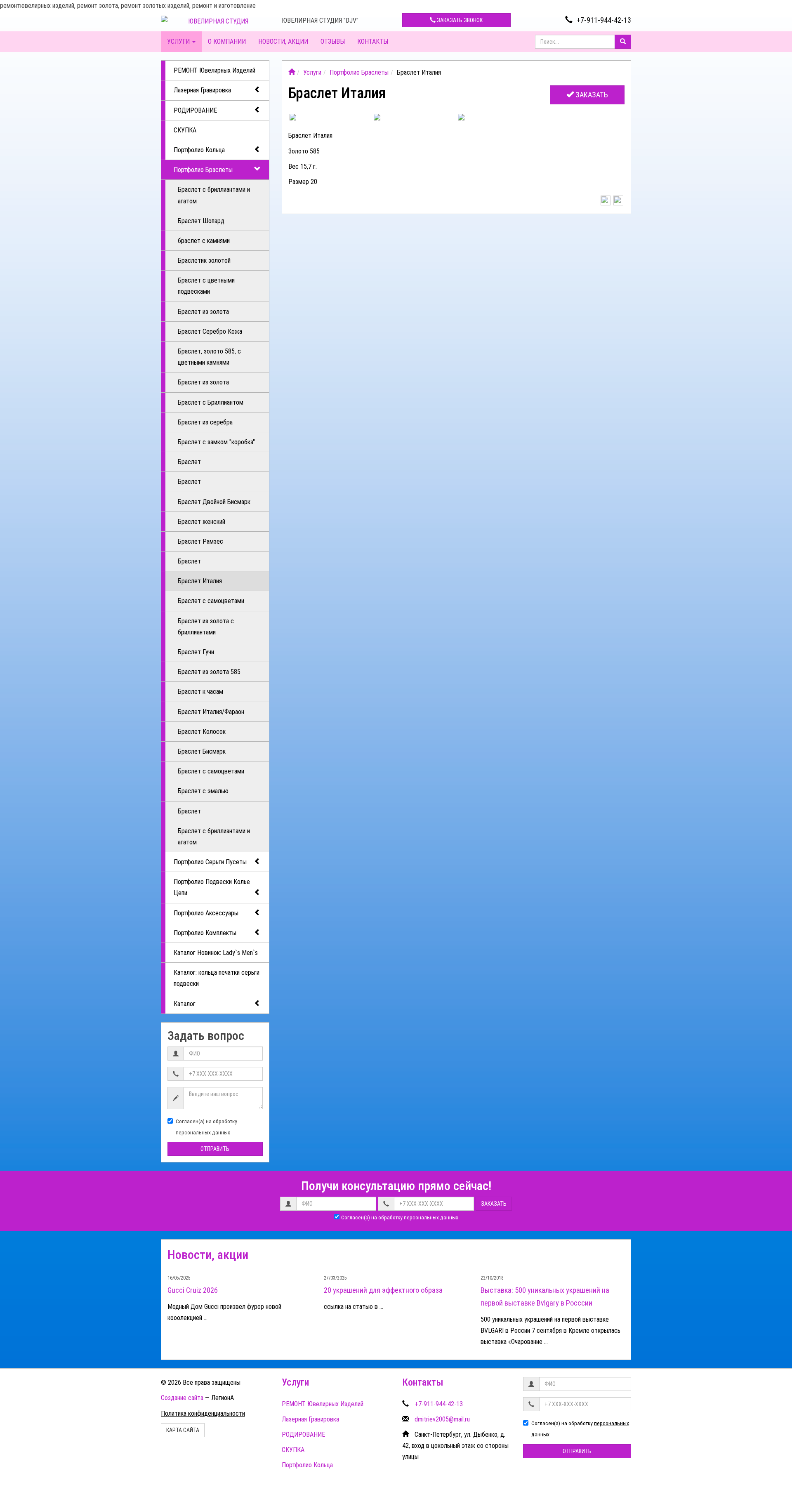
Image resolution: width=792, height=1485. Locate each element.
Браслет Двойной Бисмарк (214, 502)
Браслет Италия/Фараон (211, 712)
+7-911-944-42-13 (604, 20)
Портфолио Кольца (199, 150)
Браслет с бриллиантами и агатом (214, 195)
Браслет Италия (200, 581)
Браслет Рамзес (200, 541)
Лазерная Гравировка (202, 90)
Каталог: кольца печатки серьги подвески (216, 978)
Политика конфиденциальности (203, 1413)
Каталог (185, 1004)
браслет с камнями (204, 241)
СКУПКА (185, 130)
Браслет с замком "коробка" (216, 442)
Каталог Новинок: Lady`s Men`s (216, 953)
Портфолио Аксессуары (206, 913)
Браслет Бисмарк (202, 751)
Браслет (189, 462)
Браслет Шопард (201, 221)
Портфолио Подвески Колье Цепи (212, 887)
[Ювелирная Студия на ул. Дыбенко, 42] (291, 72)
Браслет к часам (200, 691)
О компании (227, 41)
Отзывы (333, 41)
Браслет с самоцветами (211, 601)
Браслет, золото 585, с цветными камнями (209, 356)
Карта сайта (182, 1430)
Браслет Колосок (202, 731)
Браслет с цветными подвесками (206, 285)
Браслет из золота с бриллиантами (206, 626)
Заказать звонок (459, 20)
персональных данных (203, 1132)
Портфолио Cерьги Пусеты (210, 862)
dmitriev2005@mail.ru (442, 1419)
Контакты (372, 41)
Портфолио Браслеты (203, 170)
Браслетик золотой (204, 260)
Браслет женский (201, 522)
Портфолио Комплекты (205, 933)
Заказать (591, 94)
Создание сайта (182, 1398)
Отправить (214, 1149)
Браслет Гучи (196, 652)
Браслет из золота (203, 312)
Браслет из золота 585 (209, 672)
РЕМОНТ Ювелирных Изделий (214, 70)
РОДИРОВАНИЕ (195, 110)
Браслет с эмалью (203, 791)
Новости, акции (283, 41)
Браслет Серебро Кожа (210, 331)
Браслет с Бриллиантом (210, 402)
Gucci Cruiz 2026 (192, 1290)
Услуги (179, 41)
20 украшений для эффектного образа (383, 1290)
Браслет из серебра (205, 422)
